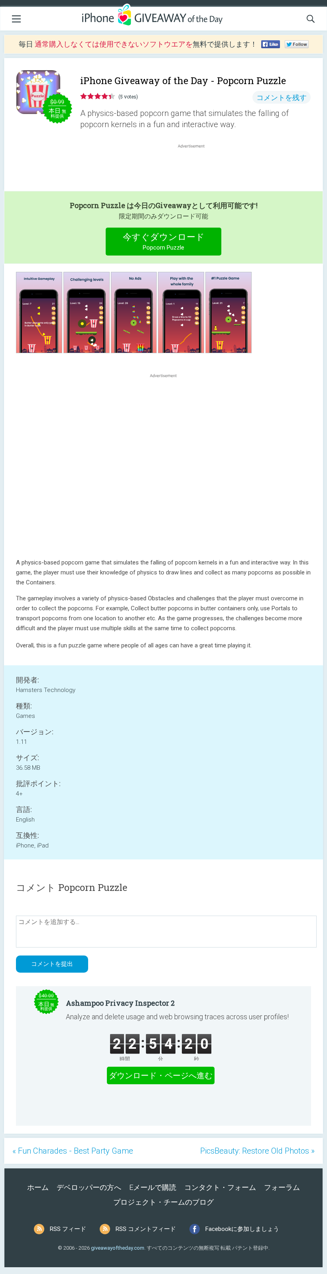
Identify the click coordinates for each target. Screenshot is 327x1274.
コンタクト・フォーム (220, 1187)
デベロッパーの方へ (89, 1187)
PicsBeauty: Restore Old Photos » (257, 1151)
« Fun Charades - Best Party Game (72, 1151)
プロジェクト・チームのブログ (163, 1202)
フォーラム (282, 1187)
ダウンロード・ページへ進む (161, 1075)
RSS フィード (68, 1229)
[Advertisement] (195, 169)
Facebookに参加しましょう (242, 1229)
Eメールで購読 (152, 1187)
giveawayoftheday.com (117, 1248)
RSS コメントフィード (146, 1229)
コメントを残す (281, 97)
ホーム (38, 1187)
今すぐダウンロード (164, 241)
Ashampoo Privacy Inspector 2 (120, 1003)
